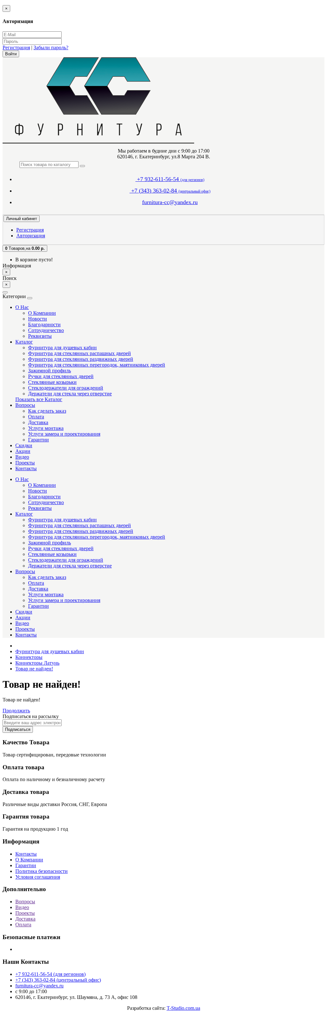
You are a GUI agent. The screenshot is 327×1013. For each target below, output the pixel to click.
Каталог (24, 341)
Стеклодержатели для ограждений (65, 388)
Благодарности (44, 324)
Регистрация (16, 47)
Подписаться (17, 729)
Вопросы (25, 405)
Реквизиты (40, 336)
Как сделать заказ (47, 411)
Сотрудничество (46, 330)
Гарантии (38, 439)
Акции (22, 451)
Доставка (38, 422)
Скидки (23, 445)
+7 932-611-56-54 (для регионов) (50, 974)
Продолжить (16, 710)
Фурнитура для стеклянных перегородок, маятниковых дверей (96, 365)
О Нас (22, 307)
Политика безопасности (41, 871)
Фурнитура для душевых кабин (62, 347)
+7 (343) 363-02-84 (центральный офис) (58, 980)
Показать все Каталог (38, 399)
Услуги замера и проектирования (64, 434)
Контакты (26, 468)
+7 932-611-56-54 (169, 179)
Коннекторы (28, 657)
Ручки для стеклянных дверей (61, 376)
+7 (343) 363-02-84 (170, 190)
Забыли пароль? (51, 47)
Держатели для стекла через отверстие (70, 393)
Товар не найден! (34, 668)
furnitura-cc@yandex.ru (170, 202)
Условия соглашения (37, 877)
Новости (37, 318)
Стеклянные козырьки (52, 382)
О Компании (42, 313)
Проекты (25, 462)
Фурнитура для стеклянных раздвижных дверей (80, 359)
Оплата (36, 416)
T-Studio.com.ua (183, 1008)
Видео (22, 457)
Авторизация (30, 235)
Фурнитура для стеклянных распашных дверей (79, 353)
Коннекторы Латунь (37, 663)
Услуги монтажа (46, 428)
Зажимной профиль (49, 370)
